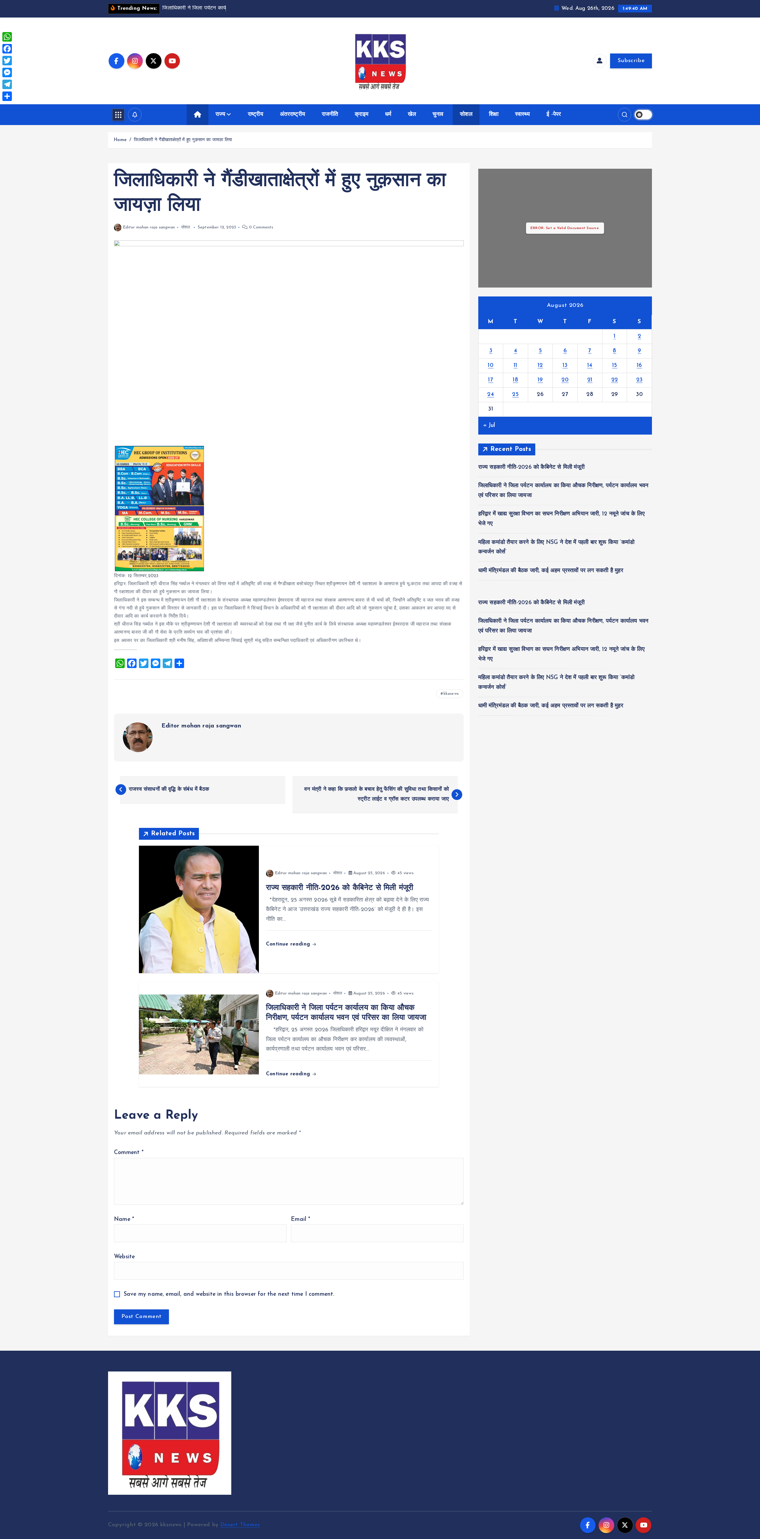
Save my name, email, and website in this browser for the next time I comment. (229, 1294)
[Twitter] (7, 61)
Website (124, 1257)
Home (120, 140)
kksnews (451, 694)
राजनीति (330, 114)
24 (490, 394)
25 (515, 394)
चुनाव (438, 114)
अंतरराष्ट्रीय (292, 114)
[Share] (7, 96)
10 (490, 365)
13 (565, 365)
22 (614, 380)
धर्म (388, 114)
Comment (129, 1153)
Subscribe (631, 61)
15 (614, 365)
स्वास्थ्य (522, 114)
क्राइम (361, 114)
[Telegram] (7, 84)
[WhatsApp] (7, 37)
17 (490, 380)
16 (639, 365)
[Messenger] (7, 72)
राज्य (220, 114)
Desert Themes (240, 1525)
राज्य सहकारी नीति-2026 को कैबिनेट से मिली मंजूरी (531, 467)
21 (590, 380)
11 (515, 365)
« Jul (489, 425)
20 (565, 380)
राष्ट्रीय (255, 114)
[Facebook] (7, 49)
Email (300, 1219)
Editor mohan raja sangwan (149, 227)
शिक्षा (493, 114)
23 (639, 380)
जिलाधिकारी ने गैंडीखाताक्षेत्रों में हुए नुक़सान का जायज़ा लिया (183, 140)
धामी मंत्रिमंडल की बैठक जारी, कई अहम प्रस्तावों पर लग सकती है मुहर (550, 571)
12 (540, 365)
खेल (412, 114)
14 (590, 365)
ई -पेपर (554, 114)
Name (124, 1219)
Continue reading (289, 944)
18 (515, 380)
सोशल (466, 114)
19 (540, 380)
